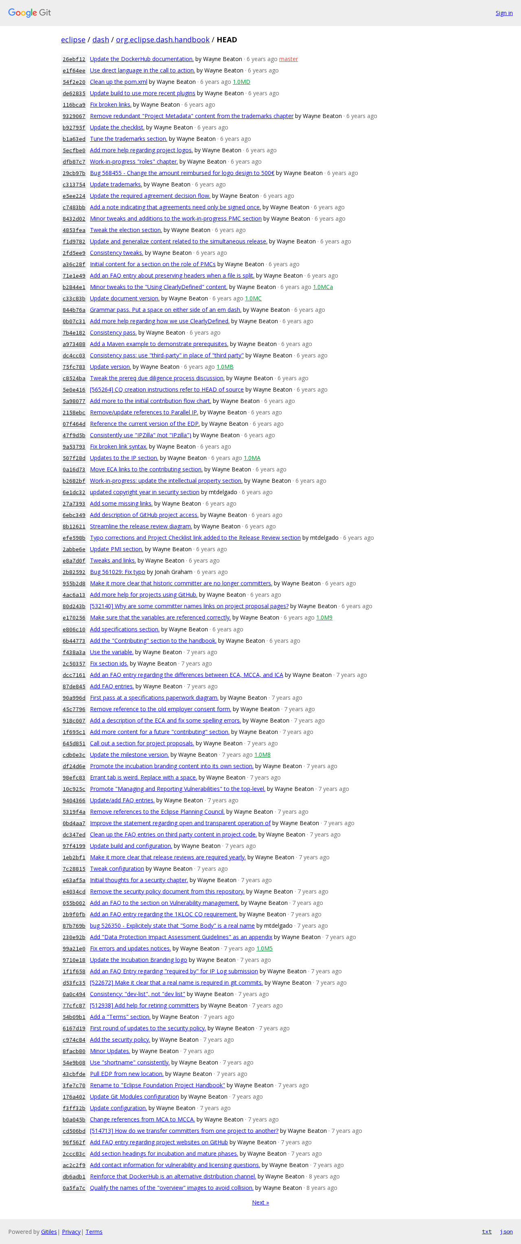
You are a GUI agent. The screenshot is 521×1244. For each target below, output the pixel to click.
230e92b (74, 937)
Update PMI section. (116, 549)
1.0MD (241, 81)
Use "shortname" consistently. (130, 1062)
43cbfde (74, 1074)
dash (100, 39)
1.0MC (253, 298)
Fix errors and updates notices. (130, 948)
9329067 (74, 116)
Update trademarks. (116, 184)
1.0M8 (262, 754)
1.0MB (225, 366)
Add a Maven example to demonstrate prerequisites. (159, 344)
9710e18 (74, 960)
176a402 (74, 1096)
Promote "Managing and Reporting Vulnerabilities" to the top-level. (177, 789)
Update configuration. (118, 1108)
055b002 (74, 903)
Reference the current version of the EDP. (145, 423)
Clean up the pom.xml (118, 81)
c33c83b (74, 298)
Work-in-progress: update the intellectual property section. (166, 480)
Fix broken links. (110, 104)
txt (487, 1231)
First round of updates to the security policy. (148, 1028)
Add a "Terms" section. (120, 1017)
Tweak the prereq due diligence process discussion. (157, 378)
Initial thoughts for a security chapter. (139, 880)
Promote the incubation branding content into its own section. (172, 766)
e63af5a (74, 880)
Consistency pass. (113, 332)
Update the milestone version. (129, 754)
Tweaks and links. (113, 560)
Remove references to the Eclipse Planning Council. (157, 811)
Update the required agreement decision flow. (150, 195)
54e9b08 (74, 1062)
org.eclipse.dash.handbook (163, 39)
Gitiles (49, 1231)
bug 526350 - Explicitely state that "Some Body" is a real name (172, 925)
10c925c (74, 789)
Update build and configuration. (131, 846)
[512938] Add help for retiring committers (144, 1005)
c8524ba (74, 378)
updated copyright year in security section (144, 492)
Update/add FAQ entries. (122, 800)
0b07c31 (74, 321)
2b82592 (74, 572)
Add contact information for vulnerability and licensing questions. (175, 1165)
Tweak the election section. (126, 230)
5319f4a (74, 811)
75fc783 (74, 367)
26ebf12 (74, 59)
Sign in (504, 13)
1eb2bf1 (74, 857)
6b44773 (74, 640)
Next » (260, 1202)
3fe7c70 (74, 1085)
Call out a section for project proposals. (142, 743)
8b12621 (74, 526)
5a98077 (74, 401)
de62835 (74, 93)
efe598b (74, 537)
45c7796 (74, 709)
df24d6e (74, 766)
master (288, 59)
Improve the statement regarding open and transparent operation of (180, 823)
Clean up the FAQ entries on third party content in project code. (173, 834)
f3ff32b (74, 1108)
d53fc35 (74, 982)
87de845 (74, 686)
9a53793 (74, 446)
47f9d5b (74, 435)
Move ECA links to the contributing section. (146, 469)
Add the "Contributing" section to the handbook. (153, 640)
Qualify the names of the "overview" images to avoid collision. (172, 1187)
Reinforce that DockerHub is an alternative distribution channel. (173, 1176)
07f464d (74, 424)
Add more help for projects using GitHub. (143, 594)
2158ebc (74, 412)
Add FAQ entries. (112, 686)
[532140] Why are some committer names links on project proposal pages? (189, 606)
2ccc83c (74, 1153)
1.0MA (252, 458)
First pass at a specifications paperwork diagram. (154, 697)
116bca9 (74, 104)
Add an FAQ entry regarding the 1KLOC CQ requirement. (164, 914)
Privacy (71, 1231)
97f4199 (74, 846)
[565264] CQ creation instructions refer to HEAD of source (167, 389)
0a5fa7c (74, 1188)
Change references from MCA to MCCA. (142, 1119)
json (506, 1231)
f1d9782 (74, 241)
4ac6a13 (74, 594)
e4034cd (74, 891)
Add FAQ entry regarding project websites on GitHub (159, 1142)
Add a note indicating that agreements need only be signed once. (175, 207)
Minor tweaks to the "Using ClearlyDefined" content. (159, 287)
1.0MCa (323, 287)
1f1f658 (74, 971)
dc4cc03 (74, 355)
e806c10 (74, 629)
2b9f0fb (74, 914)
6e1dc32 (74, 492)
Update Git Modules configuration (134, 1096)
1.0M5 (264, 948)
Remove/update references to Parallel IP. (144, 412)
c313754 (74, 184)
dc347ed (74, 834)
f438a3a (74, 652)
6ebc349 (74, 515)
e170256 (74, 617)
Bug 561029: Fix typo (117, 572)
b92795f (74, 127)
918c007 (74, 720)
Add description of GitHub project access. (144, 515)
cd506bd (74, 1131)
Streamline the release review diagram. (141, 526)
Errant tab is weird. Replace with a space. (143, 777)
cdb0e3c (74, 754)
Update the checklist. (117, 127)
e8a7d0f (74, 560)
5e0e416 (74, 389)
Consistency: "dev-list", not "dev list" (137, 994)
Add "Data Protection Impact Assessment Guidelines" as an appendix (181, 937)
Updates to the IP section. (124, 458)
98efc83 (74, 777)
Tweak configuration (117, 868)
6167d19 (74, 1028)
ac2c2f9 (74, 1165)
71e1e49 (74, 275)
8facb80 (74, 1051)
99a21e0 (74, 948)
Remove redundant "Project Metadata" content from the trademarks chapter (191, 116)
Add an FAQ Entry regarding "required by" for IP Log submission (174, 971)
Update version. (110, 366)
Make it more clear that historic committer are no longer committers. (181, 583)
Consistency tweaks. (116, 252)
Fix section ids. (109, 663)
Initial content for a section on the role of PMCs (153, 264)
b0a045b (74, 1119)
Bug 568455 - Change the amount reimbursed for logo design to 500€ (182, 173)
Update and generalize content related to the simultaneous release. (178, 241)
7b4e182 (74, 332)
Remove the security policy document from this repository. (167, 891)
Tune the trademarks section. (128, 138)
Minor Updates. (110, 1051)
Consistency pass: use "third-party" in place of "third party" (167, 355)
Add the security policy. (120, 1039)
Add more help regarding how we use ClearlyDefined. (160, 321)
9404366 (74, 800)
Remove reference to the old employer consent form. (160, 709)
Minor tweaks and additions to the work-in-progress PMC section (176, 218)
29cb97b (74, 173)
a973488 (74, 344)
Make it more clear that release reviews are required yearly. (168, 857)
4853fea (74, 230)
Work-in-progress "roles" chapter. (134, 161)
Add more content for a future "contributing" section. (160, 732)
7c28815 (74, 868)
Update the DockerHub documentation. (142, 59)
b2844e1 (74, 287)
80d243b (74, 606)
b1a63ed (74, 139)
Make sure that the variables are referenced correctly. (160, 617)
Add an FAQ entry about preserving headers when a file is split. (172, 275)
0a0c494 (74, 994)
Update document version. (125, 298)
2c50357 (74, 663)
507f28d (74, 458)
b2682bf (74, 480)
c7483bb (74, 207)
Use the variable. (112, 652)
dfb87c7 (74, 161)
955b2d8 (74, 583)
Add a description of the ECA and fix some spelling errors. (165, 720)
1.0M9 (324, 617)
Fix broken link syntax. (118, 446)
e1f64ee (74, 70)
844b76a (74, 310)
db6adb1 (74, 1176)
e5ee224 (74, 196)
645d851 (74, 743)
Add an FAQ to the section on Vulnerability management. (164, 903)
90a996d (74, 697)
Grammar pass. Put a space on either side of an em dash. (165, 309)
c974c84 (74, 1039)
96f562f (74, 1142)
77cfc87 (74, 1005)
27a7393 (74, 503)
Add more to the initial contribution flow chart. (150, 401)
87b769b (74, 925)
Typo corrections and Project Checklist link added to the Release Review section (195, 537)
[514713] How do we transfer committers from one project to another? (184, 1130)
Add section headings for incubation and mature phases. (164, 1153)
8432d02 (74, 218)
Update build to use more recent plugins (142, 93)
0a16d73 (74, 469)
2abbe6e (74, 549)
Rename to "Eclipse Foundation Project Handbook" (157, 1085)
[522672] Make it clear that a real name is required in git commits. (176, 982)
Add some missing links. (121, 503)
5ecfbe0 (74, 150)
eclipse (73, 39)
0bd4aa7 (74, 823)
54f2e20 (74, 82)
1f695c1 (74, 732)
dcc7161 (74, 675)
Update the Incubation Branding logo (138, 960)
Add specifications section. (125, 629)
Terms (94, 1231)
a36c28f (74, 264)
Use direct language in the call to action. (142, 70)
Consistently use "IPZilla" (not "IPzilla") (140, 435)
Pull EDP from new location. (127, 1074)
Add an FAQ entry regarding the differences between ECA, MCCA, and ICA (186, 675)
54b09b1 (74, 1017)
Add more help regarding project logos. (141, 150)
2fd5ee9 (74, 253)
